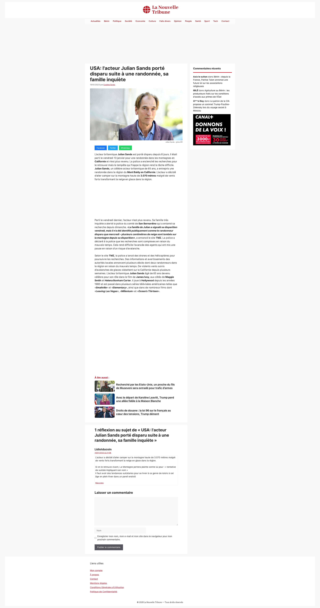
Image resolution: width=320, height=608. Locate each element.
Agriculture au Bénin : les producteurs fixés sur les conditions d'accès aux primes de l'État (211, 93)
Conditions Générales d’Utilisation (107, 587)
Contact (225, 21)
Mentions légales (98, 583)
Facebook (101, 148)
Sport (207, 21)
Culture (152, 21)
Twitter (113, 148)
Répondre (99, 483)
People (188, 21)
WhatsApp (125, 148)
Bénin (106, 21)
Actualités (95, 21)
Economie (140, 21)
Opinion (178, 21)
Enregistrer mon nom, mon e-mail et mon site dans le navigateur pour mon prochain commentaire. (134, 538)
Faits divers (165, 21)
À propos (94, 574)
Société (128, 21)
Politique (117, 21)
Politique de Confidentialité (103, 591)
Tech (215, 21)
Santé (198, 21)
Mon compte (96, 570)
